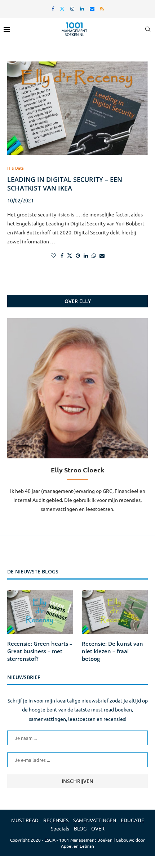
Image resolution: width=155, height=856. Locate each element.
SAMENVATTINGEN (94, 820)
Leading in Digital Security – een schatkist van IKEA (64, 183)
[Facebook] (53, 8)
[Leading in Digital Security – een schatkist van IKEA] (77, 108)
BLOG (80, 828)
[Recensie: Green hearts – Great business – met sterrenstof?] (40, 612)
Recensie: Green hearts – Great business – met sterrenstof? (39, 651)
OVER (98, 828)
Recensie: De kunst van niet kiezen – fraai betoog (112, 651)
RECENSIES (55, 820)
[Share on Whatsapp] (94, 255)
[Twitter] (62, 8)
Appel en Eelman (77, 846)
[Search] (147, 29)
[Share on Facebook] (62, 255)
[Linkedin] (82, 8)
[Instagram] (72, 8)
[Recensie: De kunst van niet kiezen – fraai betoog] (115, 612)
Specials (60, 828)
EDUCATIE (132, 820)
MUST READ (25, 820)
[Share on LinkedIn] (86, 255)
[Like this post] (53, 255)
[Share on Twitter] (69, 255)
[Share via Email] (102, 255)
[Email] (92, 8)
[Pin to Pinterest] (78, 255)
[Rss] (102, 8)
